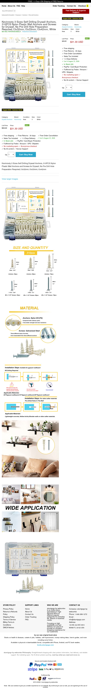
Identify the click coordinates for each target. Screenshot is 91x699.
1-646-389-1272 (81, 607)
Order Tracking (59, 6)
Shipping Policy (9, 609)
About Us (11, 6)
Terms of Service (9, 612)
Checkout (82, 6)
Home (4, 6)
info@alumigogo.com (77, 612)
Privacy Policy (8, 601)
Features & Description (29, 31)
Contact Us (71, 6)
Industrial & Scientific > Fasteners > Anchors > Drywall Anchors (20, 15)
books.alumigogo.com (45, 637)
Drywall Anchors (7, 112)
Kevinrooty (17, 112)
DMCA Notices (8, 620)
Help (23, 6)
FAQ (18, 6)
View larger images (10, 171)
